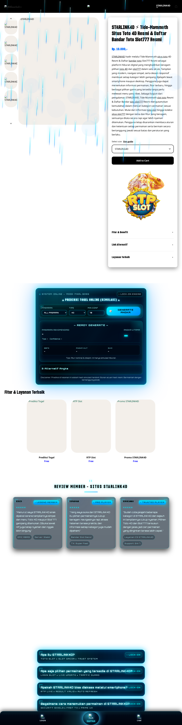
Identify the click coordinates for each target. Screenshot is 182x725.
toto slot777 (136, 101)
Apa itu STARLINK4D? (69, 656)
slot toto (161, 97)
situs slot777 (118, 114)
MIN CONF (93, 308)
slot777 (137, 69)
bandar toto (135, 60)
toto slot (151, 110)
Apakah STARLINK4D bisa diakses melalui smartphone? (84, 689)
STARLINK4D (163, 5)
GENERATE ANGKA (121, 311)
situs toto (162, 56)
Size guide (128, 141)
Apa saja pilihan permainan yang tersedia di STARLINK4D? (86, 673)
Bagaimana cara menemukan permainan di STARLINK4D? (85, 705)
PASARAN (47, 308)
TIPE (71, 308)
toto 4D (124, 69)
